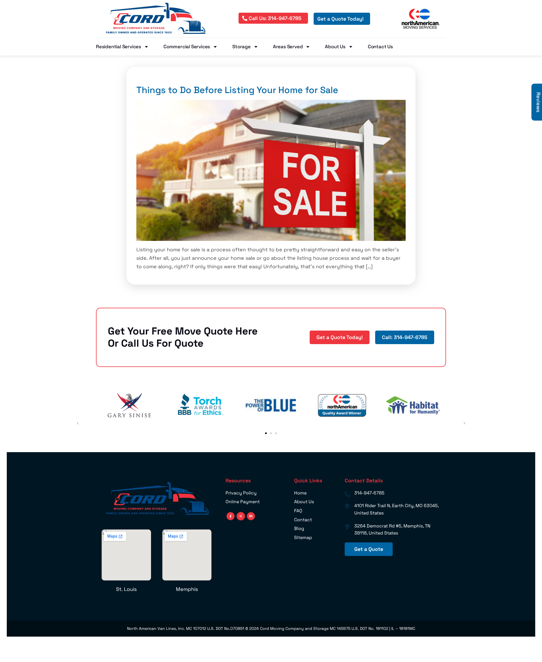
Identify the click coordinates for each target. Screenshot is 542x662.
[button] (266, 433)
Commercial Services (186, 46)
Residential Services (118, 46)
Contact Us (380, 46)
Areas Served (288, 46)
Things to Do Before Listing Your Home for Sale (237, 90)
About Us (335, 46)
